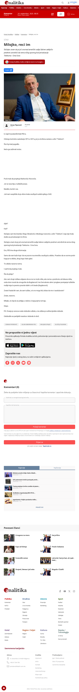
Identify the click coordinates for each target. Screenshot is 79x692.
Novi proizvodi (62, 639)
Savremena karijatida (14, 648)
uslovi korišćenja (66, 431)
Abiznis (36, 8)
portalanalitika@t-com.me (17, 666)
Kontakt (37, 665)
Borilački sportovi (63, 622)
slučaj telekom (60, 324)
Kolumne (73, 8)
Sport (42, 8)
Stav (23, 602)
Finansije (43, 602)
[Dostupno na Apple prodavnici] (12, 345)
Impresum (38, 658)
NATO (6, 605)
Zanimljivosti (8, 634)
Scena (42, 634)
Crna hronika (28, 8)
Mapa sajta (38, 674)
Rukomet (60, 609)
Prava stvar (25, 619)
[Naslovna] (4, 688)
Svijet (24, 637)
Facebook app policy (41, 678)
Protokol (7, 609)
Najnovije (4, 8)
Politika (11, 8)
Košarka (60, 605)
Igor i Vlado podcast (58, 658)
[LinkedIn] (29, 363)
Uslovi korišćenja (40, 671)
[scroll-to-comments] (60, 14)
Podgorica (25, 609)
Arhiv (36, 661)
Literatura (43, 643)
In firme (60, 636)
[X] (18, 363)
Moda (6, 640)
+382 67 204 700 (15, 662)
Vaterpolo (61, 612)
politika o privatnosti (55, 431)
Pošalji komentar (39, 427)
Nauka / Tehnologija (63, 631)
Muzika (42, 637)
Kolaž (48, 8)
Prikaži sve (39, 507)
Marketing (43, 605)
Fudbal (60, 602)
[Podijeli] (52, 14)
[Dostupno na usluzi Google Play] (28, 345)
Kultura (65, 8)
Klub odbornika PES (29, 324)
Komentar (24, 34)
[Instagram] (13, 363)
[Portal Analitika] (15, 590)
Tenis (59, 619)
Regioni (24, 612)
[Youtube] (23, 363)
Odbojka (60, 615)
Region (24, 634)
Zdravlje (24, 615)
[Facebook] (7, 363)
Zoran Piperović (11, 324)
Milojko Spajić (45, 324)
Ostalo (60, 625)
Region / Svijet (56, 8)
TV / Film (42, 640)
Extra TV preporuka (58, 661)
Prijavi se (39, 442)
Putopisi (24, 622)
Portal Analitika (8, 34)
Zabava (7, 637)
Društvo (18, 8)
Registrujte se (47, 446)
